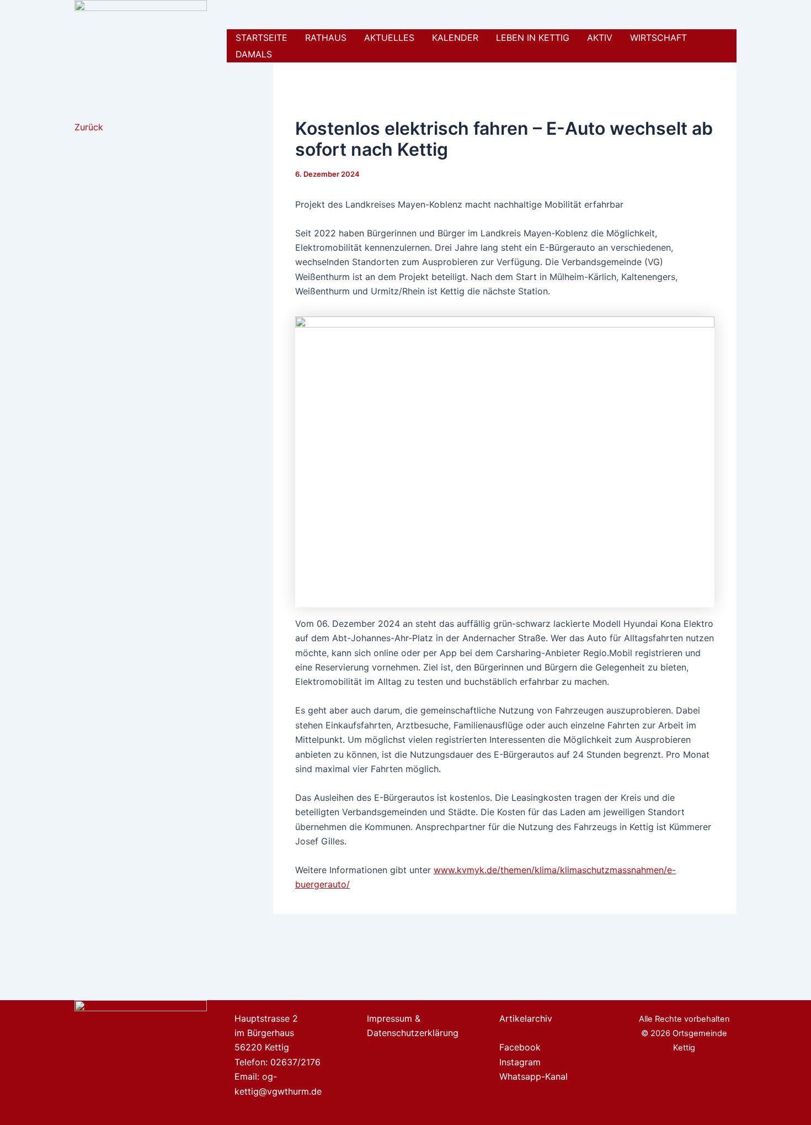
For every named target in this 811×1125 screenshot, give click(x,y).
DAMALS (254, 54)
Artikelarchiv (525, 1018)
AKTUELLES (389, 37)
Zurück (88, 127)
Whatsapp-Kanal (533, 1076)
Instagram (520, 1062)
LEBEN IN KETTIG (532, 37)
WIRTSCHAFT (658, 37)
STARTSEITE (261, 37)
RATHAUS (325, 37)
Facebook (520, 1047)
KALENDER (455, 37)
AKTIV (599, 37)
